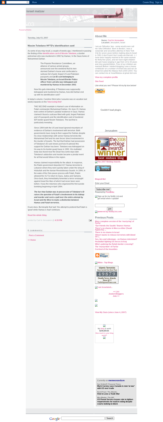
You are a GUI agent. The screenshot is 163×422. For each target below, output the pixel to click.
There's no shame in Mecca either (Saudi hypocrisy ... (113, 229)
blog (102, 328)
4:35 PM (58, 220)
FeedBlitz (110, 192)
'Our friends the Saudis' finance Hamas (112, 226)
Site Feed (99, 81)
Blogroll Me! (100, 179)
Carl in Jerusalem (116, 40)
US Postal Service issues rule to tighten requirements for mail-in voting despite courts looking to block (115, 401)
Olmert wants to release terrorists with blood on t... (115, 236)
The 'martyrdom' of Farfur (106, 247)
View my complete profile (106, 77)
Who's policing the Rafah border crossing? (114, 244)
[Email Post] (90, 220)
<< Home (32, 240)
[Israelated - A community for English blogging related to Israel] (103, 287)
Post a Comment (36, 235)
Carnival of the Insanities (106, 249)
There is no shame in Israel (107, 232)
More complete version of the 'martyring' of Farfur (114, 222)
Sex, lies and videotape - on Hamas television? (116, 239)
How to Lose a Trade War (108, 394)
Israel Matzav (35, 11)
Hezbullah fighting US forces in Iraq (111, 241)
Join (115, 296)
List (117, 292)
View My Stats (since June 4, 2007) (110, 312)
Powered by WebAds (25, 30)
